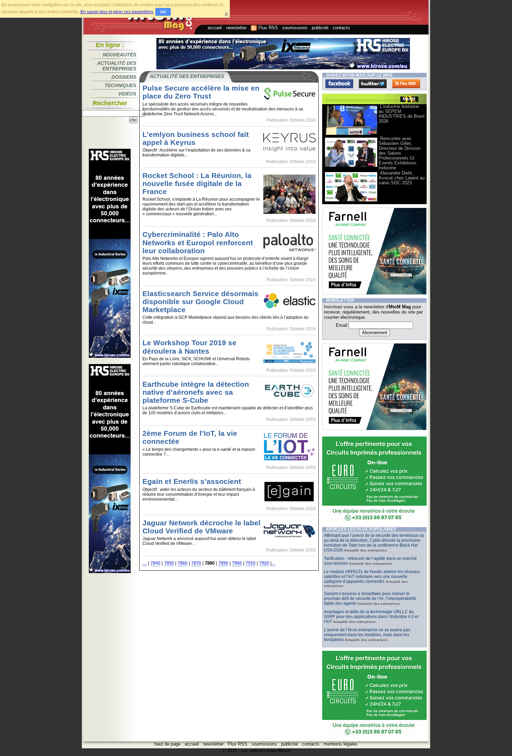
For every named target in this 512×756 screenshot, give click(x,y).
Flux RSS (267, 27)
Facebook (339, 83)
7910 (250, 563)
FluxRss (406, 83)
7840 (155, 563)
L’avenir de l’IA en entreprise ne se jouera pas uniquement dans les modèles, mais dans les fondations (367, 634)
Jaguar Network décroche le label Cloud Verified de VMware (201, 527)
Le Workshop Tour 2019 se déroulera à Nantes (189, 347)
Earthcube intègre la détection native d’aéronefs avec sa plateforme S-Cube (195, 392)
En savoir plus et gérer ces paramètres (116, 11)
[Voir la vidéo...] (351, 134)
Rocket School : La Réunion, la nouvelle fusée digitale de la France (196, 183)
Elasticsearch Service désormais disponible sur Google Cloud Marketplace (200, 302)
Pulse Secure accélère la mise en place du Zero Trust (200, 92)
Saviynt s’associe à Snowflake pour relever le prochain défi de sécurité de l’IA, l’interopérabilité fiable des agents (370, 598)
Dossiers (123, 77)
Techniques (120, 85)
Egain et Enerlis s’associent (191, 481)
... (144, 563)
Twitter (373, 83)
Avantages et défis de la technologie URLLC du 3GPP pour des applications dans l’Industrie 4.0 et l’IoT (371, 616)
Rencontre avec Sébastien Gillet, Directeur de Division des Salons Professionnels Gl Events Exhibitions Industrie (399, 153)
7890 (223, 563)
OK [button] (163, 12)
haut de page (167, 744)
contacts (341, 27)
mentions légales (341, 744)
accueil (215, 27)
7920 (264, 563)
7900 (237, 563)
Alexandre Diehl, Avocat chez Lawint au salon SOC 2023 (402, 177)
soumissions (295, 27)
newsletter (236, 27)
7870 (196, 563)
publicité (320, 27)
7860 (182, 563)
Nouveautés (119, 54)
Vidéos (127, 94)
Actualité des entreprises (116, 65)
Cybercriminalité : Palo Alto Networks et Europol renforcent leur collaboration (197, 242)
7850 (169, 563)
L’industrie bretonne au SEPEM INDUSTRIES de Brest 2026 (402, 114)
